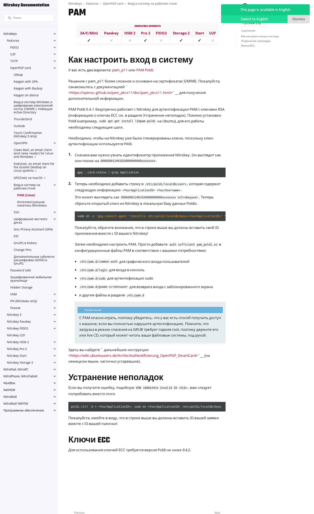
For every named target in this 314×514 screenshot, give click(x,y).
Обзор (18, 75)
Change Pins (22, 250)
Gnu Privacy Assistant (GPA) (33, 229)
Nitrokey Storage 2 (20, 362)
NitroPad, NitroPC (15, 369)
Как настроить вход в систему (260, 36)
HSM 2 (129, 33)
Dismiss (298, 19)
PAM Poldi (144, 69)
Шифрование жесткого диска (30, 220)
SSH (16, 212)
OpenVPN (20, 143)
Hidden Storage (21, 287)
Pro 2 (145, 33)
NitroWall (10, 397)
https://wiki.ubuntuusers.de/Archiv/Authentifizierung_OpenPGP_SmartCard (133, 355)
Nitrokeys (10, 34)
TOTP (14, 61)
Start (199, 33)
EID (16, 236)
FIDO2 (14, 47)
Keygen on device (26, 95)
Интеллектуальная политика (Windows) (32, 203)
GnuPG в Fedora (25, 243)
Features (13, 40)
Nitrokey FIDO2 (17, 328)
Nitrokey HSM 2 (18, 342)
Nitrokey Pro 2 (17, 349)
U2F (13, 54)
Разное (15, 308)
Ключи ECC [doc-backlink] (89, 440)
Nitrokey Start (16, 356)
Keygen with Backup (28, 88)
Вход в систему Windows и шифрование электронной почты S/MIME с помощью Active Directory (33, 107)
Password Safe (20, 270)
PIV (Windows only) (23, 301)
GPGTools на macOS (28, 178)
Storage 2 (181, 33)
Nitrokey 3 (14, 315)
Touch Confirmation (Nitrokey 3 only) (28, 134)
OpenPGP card (20, 68)
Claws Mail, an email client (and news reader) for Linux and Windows (33, 153)
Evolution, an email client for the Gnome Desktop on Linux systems (34, 167)
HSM (13, 294)
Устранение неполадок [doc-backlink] (115, 378)
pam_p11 (120, 69)
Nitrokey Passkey (19, 321)
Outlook (19, 126)
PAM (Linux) (26, 195)
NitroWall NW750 (15, 403)
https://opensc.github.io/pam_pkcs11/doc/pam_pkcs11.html (120, 92)
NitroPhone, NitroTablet (20, 376)
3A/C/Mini (89, 33)
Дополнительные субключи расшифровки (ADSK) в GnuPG (34, 260)
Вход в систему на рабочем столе (27, 186)
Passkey (111, 33)
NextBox (9, 383)
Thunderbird (23, 119)
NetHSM (9, 390)
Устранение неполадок (255, 41)
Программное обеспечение (23, 410)
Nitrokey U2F (16, 335)
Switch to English (254, 19)
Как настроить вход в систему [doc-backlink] (130, 60)
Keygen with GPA (26, 81)
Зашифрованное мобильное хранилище (31, 279)
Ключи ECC (248, 45)
